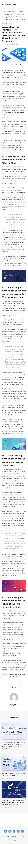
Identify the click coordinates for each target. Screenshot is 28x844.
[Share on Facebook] (7, 64)
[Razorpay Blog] (10, 4)
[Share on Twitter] (12, 64)
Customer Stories (7, 655)
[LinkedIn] (16, 64)
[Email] (20, 64)
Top (14, 840)
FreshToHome (9, 190)
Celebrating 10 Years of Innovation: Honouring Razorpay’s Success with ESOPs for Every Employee (13, 802)
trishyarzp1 (14, 705)
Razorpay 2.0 (10, 82)
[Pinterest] (18, 687)
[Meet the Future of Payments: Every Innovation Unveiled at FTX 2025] (14, 762)
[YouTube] (18, 831)
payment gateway (12, 87)
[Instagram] (14, 831)
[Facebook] (5, 831)
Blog (6, 11)
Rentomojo (19, 495)
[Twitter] (9, 831)
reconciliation (13, 431)
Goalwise (15, 375)
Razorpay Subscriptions (9, 556)
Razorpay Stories (16, 11)
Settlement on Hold (15, 429)
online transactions (15, 195)
